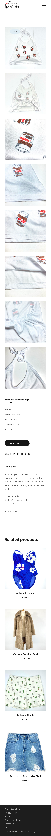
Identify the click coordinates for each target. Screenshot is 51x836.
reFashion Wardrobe (20, 831)
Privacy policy (11, 813)
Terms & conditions (13, 809)
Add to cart (15, 443)
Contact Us (9, 824)
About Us (9, 816)
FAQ (6, 827)
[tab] (11, 466)
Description (10, 466)
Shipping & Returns (13, 820)
